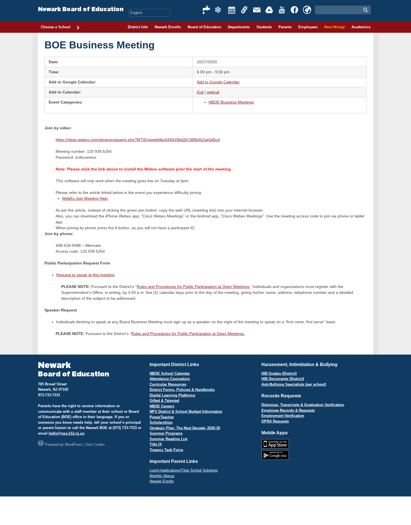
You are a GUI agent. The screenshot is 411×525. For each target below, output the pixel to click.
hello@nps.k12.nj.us (66, 433)
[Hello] (307, 10)
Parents (285, 27)
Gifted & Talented (164, 401)
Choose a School (55, 27)
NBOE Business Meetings (231, 102)
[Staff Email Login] (256, 10)
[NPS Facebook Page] (294, 10)
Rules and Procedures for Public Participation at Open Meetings (193, 286)
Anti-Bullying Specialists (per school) (293, 384)
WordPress (74, 444)
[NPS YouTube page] (282, 10)
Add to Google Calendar (218, 82)
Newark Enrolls (168, 27)
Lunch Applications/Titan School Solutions (184, 470)
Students (264, 27)
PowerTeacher (162, 417)
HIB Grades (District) (279, 373)
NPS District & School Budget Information (186, 411)
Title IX (156, 444)
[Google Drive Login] (269, 10)
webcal (213, 92)
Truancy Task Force (166, 450)
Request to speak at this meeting (85, 275)
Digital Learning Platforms (172, 395)
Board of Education (204, 27)
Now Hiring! (334, 27)
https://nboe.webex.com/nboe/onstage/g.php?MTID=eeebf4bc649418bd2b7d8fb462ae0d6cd (138, 139)
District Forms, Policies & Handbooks (182, 390)
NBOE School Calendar (170, 373)
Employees (308, 27)
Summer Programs (166, 433)
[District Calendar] (231, 10)
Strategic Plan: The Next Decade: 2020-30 (185, 428)
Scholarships (161, 422)
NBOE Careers (162, 406)
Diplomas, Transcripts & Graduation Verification (302, 405)
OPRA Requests (275, 421)
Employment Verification (282, 416)
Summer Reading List (168, 439)
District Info (138, 27)
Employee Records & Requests (288, 410)
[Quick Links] (244, 10)
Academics (360, 27)
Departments (239, 27)
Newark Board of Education (81, 9)
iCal (200, 92)
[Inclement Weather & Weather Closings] (219, 10)
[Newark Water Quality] (206, 10)
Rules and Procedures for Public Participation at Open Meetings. (188, 333)
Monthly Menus (162, 476)
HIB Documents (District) (282, 379)
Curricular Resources (168, 384)
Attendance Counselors (170, 379)
